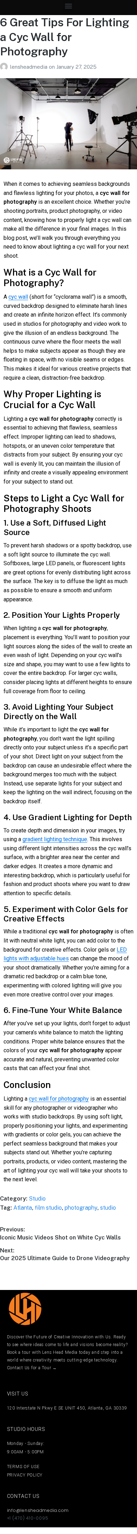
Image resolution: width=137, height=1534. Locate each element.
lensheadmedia (29, 67)
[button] (68, 6)
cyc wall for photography (59, 1098)
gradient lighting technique (54, 839)
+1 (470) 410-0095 (27, 1518)
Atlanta (22, 1207)
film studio (48, 1207)
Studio (37, 1198)
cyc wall (18, 296)
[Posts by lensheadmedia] (5, 67)
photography (81, 1207)
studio (108, 1207)
